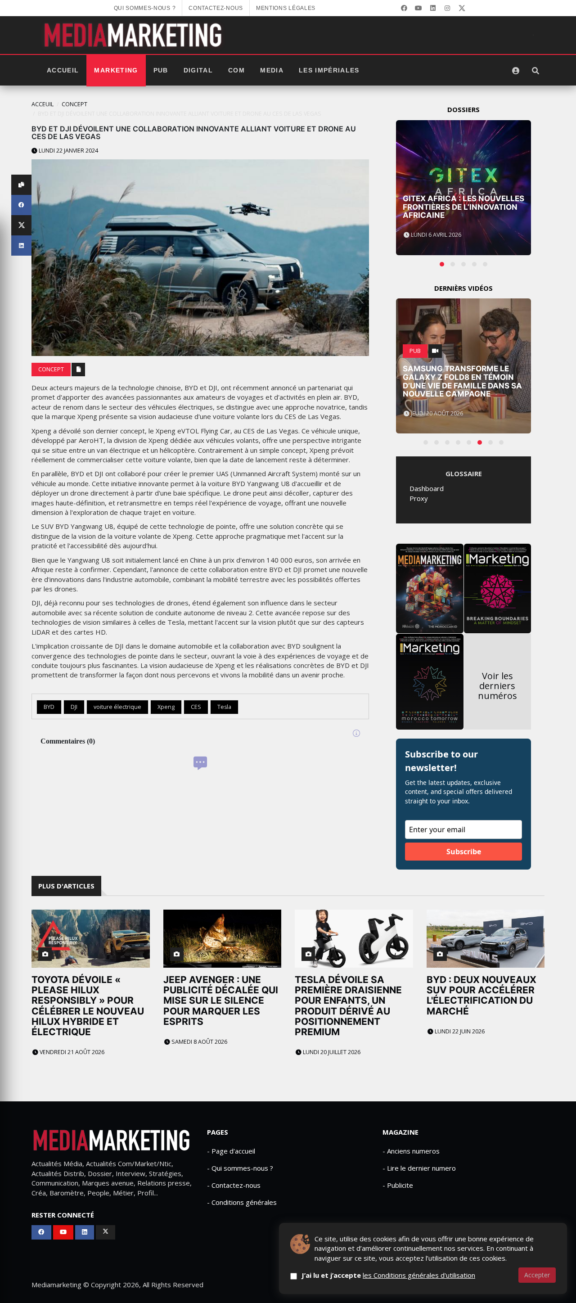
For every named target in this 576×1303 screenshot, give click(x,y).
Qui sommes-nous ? (145, 8)
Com (236, 70)
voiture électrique (117, 707)
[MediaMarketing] (134, 35)
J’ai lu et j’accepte (388, 1275)
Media (272, 70)
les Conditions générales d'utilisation (419, 1275)
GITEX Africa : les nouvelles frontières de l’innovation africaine (463, 207)
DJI (74, 707)
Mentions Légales (285, 8)
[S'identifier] (516, 71)
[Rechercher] (535, 71)
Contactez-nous (216, 8)
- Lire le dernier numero (419, 1167)
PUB (160, 70)
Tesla (224, 707)
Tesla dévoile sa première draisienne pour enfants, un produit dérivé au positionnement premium (348, 1005)
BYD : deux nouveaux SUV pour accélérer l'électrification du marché (481, 995)
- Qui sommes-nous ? (240, 1167)
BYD (49, 707)
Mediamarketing (56, 1284)
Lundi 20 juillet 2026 (331, 1052)
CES (196, 707)
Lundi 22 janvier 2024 (67, 150)
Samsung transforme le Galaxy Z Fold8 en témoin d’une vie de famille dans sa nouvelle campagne (462, 381)
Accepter (537, 1275)
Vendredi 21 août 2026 (71, 1052)
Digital (198, 70)
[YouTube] (418, 8)
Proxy (419, 498)
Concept (74, 104)
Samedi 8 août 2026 (198, 1042)
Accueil (63, 70)
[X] (461, 8)
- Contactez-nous (234, 1185)
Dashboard (427, 488)
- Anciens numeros (411, 1150)
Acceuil (43, 104)
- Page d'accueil (231, 1150)
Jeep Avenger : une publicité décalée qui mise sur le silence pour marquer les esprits (220, 1000)
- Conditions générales (242, 1202)
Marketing (116, 70)
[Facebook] (404, 8)
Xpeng (166, 707)
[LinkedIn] (433, 8)
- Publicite (397, 1185)
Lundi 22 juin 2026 (459, 1031)
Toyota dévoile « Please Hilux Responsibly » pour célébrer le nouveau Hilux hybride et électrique (88, 1005)
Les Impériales (329, 70)
